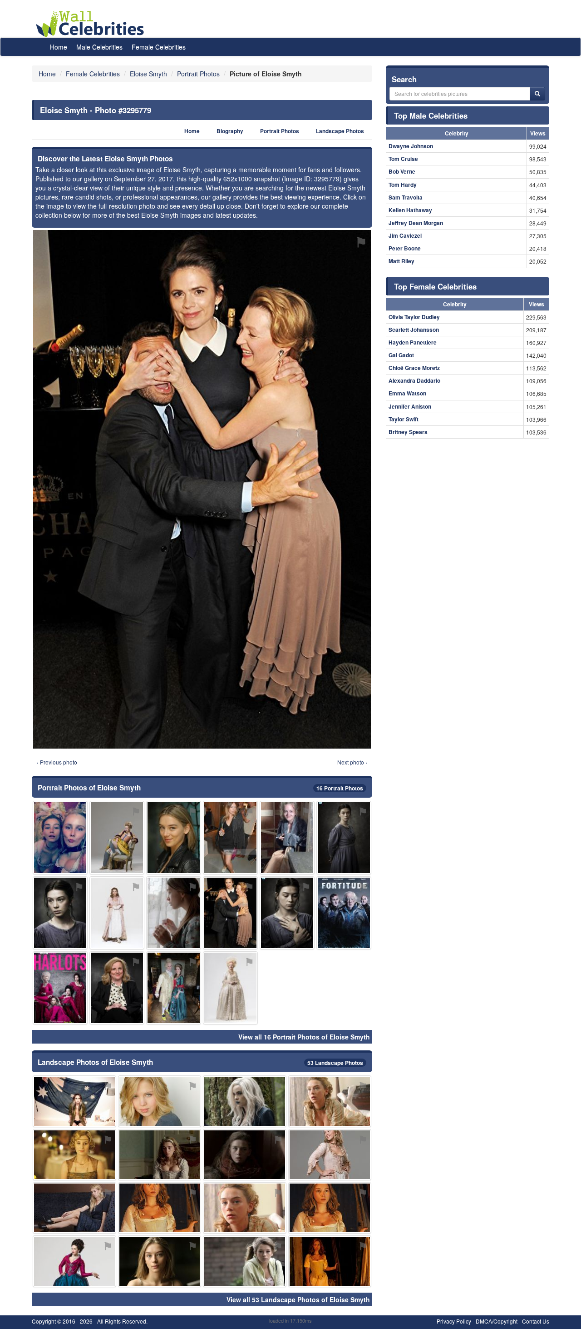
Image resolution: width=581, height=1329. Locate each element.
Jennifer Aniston (410, 406)
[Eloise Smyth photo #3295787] (74, 1101)
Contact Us (535, 1321)
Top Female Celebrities (435, 286)
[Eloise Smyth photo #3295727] (173, 837)
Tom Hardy (403, 184)
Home (58, 46)
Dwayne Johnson (411, 146)
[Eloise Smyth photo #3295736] (244, 1261)
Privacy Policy (454, 1321)
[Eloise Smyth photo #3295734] (330, 1208)
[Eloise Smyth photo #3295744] (244, 1101)
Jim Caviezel (405, 235)
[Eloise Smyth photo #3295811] (116, 987)
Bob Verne (402, 171)
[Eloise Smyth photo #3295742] (160, 1154)
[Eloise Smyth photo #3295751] (343, 837)
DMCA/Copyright (496, 1321)
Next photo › (352, 762)
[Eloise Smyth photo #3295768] (244, 1208)
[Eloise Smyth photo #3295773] (287, 837)
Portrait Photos (279, 131)
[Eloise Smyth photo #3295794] (160, 1101)
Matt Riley (401, 261)
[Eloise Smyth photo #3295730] (160, 1261)
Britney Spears (408, 432)
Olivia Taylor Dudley (414, 317)
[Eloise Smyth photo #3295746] (330, 1261)
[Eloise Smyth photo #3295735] (116, 912)
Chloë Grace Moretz (414, 368)
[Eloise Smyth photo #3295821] (343, 912)
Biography (230, 131)
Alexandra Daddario (414, 380)
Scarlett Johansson (414, 329)
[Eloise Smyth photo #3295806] (173, 912)
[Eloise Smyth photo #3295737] (330, 1101)
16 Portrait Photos (339, 788)
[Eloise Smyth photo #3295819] (230, 837)
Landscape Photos (340, 131)
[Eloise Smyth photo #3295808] (230, 987)
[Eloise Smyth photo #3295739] (330, 1154)
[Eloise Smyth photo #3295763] (74, 1261)
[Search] (537, 93)
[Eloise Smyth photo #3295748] (287, 912)
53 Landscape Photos (335, 1063)
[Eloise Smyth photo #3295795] (74, 1208)
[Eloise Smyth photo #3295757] (116, 837)
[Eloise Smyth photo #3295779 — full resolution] (202, 489)
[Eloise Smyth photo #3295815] (74, 1154)
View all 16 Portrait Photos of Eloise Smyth (304, 1036)
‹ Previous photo (57, 762)
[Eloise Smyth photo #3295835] (173, 987)
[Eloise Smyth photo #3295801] (244, 1154)
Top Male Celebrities (431, 115)
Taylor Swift (404, 419)
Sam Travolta (406, 197)
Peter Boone (405, 248)
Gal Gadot (401, 355)
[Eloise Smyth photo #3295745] (160, 1208)
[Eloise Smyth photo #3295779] (230, 912)
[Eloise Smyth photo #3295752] (60, 837)
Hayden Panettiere (413, 342)
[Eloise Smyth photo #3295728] (60, 912)
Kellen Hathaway (410, 210)
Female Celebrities (159, 46)
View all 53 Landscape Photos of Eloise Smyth (298, 1299)
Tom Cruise (403, 159)
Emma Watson (407, 393)
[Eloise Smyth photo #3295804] (60, 987)
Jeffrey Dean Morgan (416, 223)
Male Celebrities (99, 46)
